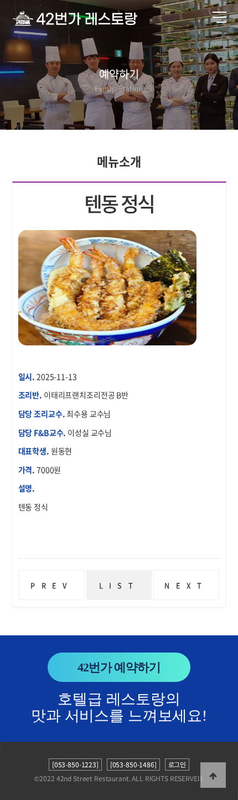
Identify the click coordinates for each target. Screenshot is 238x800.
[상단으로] (213, 775)
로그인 (177, 765)
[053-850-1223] (75, 765)
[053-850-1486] (133, 765)
